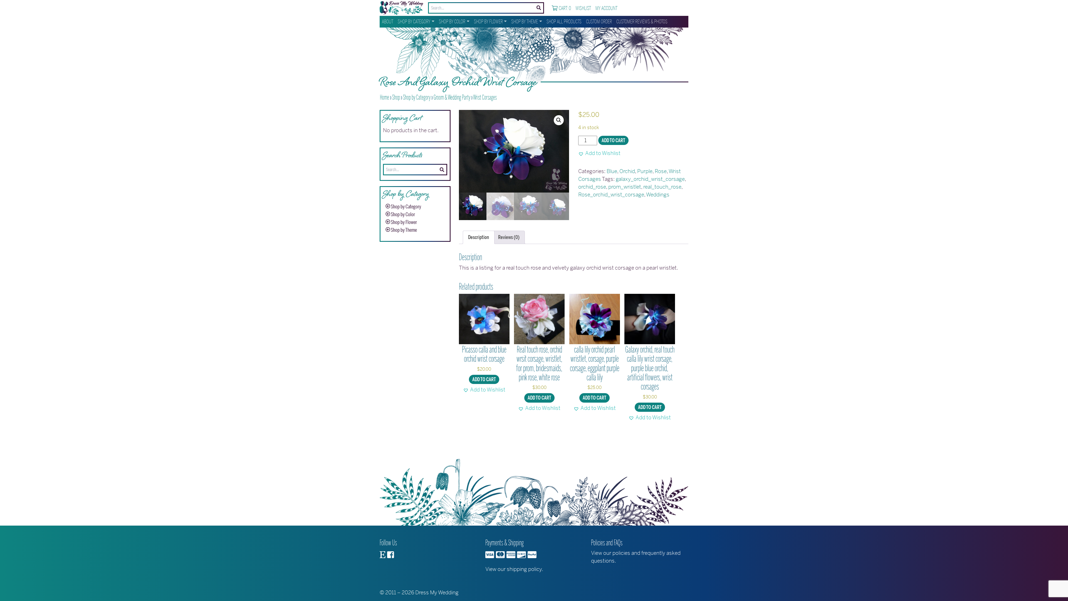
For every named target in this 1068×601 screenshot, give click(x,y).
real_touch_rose (662, 187)
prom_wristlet (624, 187)
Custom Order (599, 21)
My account (606, 8)
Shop (396, 97)
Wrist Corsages (485, 97)
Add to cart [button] (484, 379)
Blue (612, 171)
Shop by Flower (488, 21)
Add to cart (613, 140)
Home (384, 97)
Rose (661, 171)
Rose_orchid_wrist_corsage (611, 194)
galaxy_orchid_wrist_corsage (650, 179)
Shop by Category (414, 21)
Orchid (627, 171)
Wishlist (583, 8)
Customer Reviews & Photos (642, 21)
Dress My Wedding (437, 592)
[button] (559, 120)
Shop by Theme (524, 21)
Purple (644, 171)
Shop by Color (452, 21)
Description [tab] (478, 237)
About (387, 21)
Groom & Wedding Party (452, 97)
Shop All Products (564, 21)
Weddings (657, 194)
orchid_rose (592, 187)
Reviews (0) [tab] (509, 237)
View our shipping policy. (514, 569)
